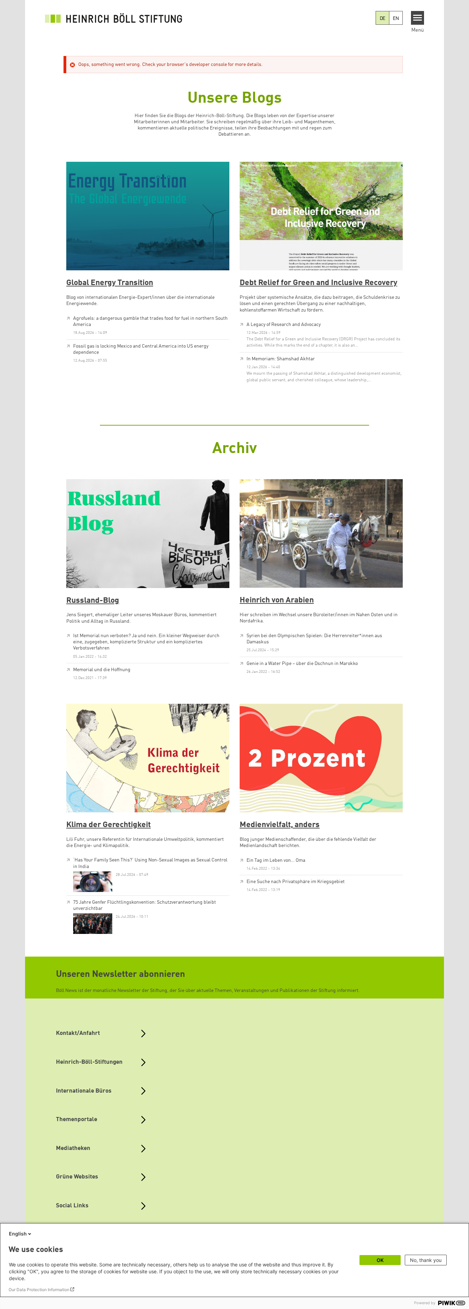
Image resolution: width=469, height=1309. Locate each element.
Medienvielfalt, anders (280, 825)
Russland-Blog (92, 601)
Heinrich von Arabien (277, 600)
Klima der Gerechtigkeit (108, 825)
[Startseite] (113, 18)
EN (396, 18)
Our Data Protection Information (39, 1289)
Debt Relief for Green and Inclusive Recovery (318, 283)
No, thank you (426, 1260)
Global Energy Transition (109, 283)
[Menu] (417, 18)
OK (380, 1260)
